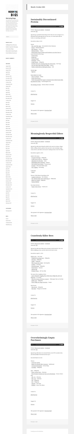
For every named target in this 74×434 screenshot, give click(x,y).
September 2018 (9, 164)
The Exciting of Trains (36, 84)
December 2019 (9, 134)
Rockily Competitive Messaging (12, 46)
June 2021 (8, 102)
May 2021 (8, 104)
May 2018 (8, 172)
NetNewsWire (35, 55)
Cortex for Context (36, 362)
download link (48, 110)
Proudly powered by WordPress (37, 431)
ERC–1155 (34, 378)
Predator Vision (35, 271)
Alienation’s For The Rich (37, 161)
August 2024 (8, 70)
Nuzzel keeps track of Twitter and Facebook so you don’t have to (46, 52)
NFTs (32, 370)
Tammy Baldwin (35, 182)
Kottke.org (34, 57)
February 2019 (8, 154)
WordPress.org (9, 224)
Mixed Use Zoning (36, 180)
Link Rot (33, 383)
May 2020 (8, 124)
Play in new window (39, 30)
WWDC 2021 (34, 256)
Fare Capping (35, 167)
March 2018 (8, 176)
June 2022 (8, 90)
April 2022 (8, 92)
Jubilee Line (34, 280)
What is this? (34, 113)
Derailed (33, 165)
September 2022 (9, 84)
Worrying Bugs (11, 18)
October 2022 (8, 82)
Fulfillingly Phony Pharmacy (11, 44)
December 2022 (9, 78)
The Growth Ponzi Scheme (37, 164)
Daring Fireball (35, 59)
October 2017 (8, 187)
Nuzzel (33, 47)
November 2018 (9, 160)
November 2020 (9, 112)
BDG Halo (34, 288)
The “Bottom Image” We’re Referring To (41, 178)
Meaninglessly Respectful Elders (47, 133)
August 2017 (8, 191)
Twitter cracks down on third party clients (41, 67)
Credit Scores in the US (37, 159)
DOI (32, 382)
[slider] (62, 26)
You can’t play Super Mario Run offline (40, 65)
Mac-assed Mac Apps (36, 46)
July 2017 (7, 193)
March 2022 (8, 94)
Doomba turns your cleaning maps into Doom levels (43, 63)
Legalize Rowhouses (36, 177)
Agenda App (34, 269)
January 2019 (8, 156)
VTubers (33, 264)
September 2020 (9, 116)
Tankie (33, 261)
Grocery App (33, 70)
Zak (31, 34)
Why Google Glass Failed (37, 263)
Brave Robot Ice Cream (36, 75)
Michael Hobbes (35, 51)
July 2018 (7, 168)
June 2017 (8, 195)
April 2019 (8, 150)
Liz (35, 34)
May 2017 (8, 197)
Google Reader (35, 62)
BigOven (33, 71)
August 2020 (8, 118)
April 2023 (8, 74)
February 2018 (8, 178)
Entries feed (8, 220)
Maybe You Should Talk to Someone (40, 364)
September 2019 (9, 140)
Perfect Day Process (36, 78)
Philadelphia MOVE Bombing (38, 162)
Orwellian (34, 367)
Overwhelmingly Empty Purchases (43, 338)
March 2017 (8, 201)
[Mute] (59, 26)
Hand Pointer (35, 267)
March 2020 (8, 128)
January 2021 (8, 108)
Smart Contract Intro (36, 372)
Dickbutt (33, 385)
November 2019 (9, 136)
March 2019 (8, 152)
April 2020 (8, 126)
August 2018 (8, 166)
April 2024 (8, 72)
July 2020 (7, 120)
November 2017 (9, 185)
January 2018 (8, 180)
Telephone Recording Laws (38, 258)
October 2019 (8, 138)
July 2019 (7, 144)
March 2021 (8, 106)
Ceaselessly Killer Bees (42, 235)
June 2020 (8, 122)
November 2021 (9, 98)
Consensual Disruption (37, 365)
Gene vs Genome (35, 76)
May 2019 (8, 148)
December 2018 (9, 158)
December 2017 (9, 182)
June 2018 (8, 170)
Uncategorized (9, 210)
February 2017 (8, 203)
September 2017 (9, 189)
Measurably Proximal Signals (11, 51)
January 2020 (8, 132)
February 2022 (8, 96)
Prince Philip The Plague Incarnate (39, 282)
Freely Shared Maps (10, 48)
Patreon (32, 104)
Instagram (34, 60)
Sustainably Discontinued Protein (43, 20)
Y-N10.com (33, 170)
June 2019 (8, 146)
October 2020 (8, 114)
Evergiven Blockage (36, 157)
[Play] (32, 26)
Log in (7, 218)
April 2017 (8, 199)
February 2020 (8, 130)
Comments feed (9, 222)
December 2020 (9, 110)
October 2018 (8, 162)
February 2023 (8, 76)
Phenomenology (35, 266)
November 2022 (9, 80)
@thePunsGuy (34, 94)
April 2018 (8, 174)
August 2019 (8, 142)
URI (32, 380)
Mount (33, 172)
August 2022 (8, 86)
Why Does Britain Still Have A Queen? (40, 279)
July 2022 (7, 88)
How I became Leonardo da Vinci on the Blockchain (43, 374)
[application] (47, 26)
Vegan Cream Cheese (36, 186)
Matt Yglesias (35, 49)
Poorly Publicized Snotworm (11, 53)
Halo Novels (34, 287)
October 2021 (8, 100)
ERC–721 (34, 377)
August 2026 (8, 66)
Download (47, 30)
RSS (37, 31)
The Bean (34, 259)
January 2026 (8, 68)
